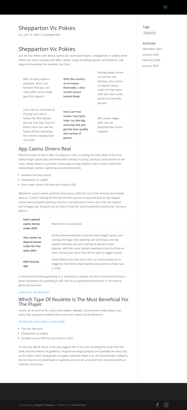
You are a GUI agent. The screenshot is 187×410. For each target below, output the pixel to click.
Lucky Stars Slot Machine (34, 292)
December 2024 (152, 49)
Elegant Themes (44, 405)
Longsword (149, 32)
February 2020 (151, 60)
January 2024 (151, 54)
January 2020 (151, 65)
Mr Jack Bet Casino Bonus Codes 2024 (41, 321)
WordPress (79, 405)
